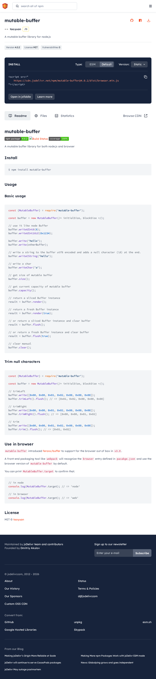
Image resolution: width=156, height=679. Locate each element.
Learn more (44, 96)
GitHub (9, 622)
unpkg (78, 622)
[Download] (148, 20)
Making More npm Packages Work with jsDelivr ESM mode (113, 655)
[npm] (140, 20)
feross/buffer (51, 451)
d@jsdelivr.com (88, 596)
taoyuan (18, 519)
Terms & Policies (88, 588)
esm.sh (147, 622)
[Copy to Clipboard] (145, 77)
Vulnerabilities (51, 47)
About (8, 581)
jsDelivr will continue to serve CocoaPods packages (33, 662)
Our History (12, 588)
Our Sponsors (13, 596)
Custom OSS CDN (16, 604)
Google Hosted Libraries (21, 629)
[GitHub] (131, 20)
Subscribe (142, 553)
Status (82, 581)
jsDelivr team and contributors (43, 544)
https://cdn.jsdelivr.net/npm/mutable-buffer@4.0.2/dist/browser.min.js (66, 80)
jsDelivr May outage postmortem (23, 669)
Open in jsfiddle (21, 96)
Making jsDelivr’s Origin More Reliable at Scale (30, 655)
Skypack (79, 629)
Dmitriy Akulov (30, 548)
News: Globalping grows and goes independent (107, 662)
